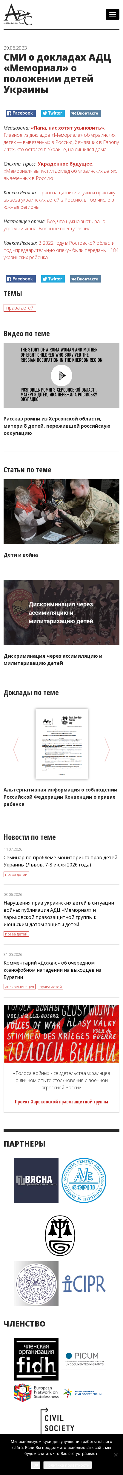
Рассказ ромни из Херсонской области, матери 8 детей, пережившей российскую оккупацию (57, 425)
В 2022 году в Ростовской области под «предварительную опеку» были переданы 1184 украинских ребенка (61, 250)
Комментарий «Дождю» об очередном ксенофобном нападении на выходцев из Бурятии (52, 969)
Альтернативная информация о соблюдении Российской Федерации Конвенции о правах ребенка (60, 796)
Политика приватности (68, 1465)
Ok (35, 1465)
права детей (19, 307)
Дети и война (21, 555)
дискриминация (19, 986)
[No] (116, 1455)
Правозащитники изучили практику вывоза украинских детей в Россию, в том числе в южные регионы (59, 199)
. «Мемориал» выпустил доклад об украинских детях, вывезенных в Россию (60, 170)
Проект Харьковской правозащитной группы (61, 1101)
